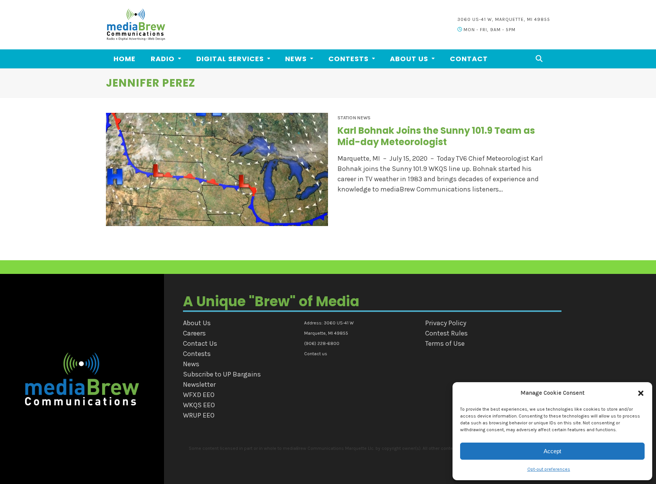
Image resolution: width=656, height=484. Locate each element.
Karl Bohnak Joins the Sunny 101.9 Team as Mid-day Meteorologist (436, 136)
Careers (194, 333)
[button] (641, 393)
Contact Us (200, 343)
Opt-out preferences (548, 469)
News (191, 364)
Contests (197, 354)
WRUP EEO (198, 415)
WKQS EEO (199, 405)
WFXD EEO (198, 395)
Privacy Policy (445, 323)
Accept (552, 451)
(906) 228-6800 (321, 343)
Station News (354, 117)
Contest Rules (446, 333)
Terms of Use (445, 343)
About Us (197, 323)
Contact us (315, 353)
